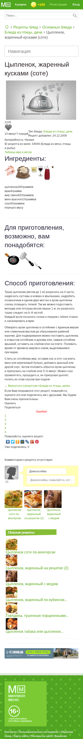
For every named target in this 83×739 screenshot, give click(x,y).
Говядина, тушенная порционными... (37, 616)
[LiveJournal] (27, 442)
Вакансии (61, 736)
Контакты (11, 731)
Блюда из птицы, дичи (23, 32)
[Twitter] (12, 442)
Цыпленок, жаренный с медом (54, 514)
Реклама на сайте (42, 736)
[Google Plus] (32, 442)
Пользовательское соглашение (39, 731)
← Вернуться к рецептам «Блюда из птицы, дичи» (37, 385)
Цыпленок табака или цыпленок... (34, 631)
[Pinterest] (37, 442)
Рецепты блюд (25, 27)
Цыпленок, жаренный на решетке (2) (34, 514)
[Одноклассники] (17, 442)
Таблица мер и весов (18, 152)
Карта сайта (21, 736)
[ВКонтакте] (8, 442)
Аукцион (20, 4)
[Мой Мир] (22, 442)
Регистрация (58, 4)
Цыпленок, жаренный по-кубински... (36, 600)
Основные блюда (57, 27)
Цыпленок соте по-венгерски (14, 514)
